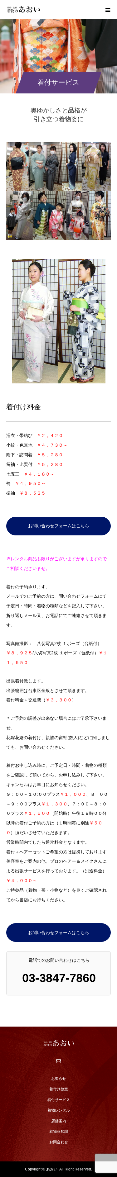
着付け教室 (58, 1089)
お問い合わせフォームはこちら (58, 525)
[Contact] (59, 1061)
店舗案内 (58, 1121)
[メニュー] (107, 9)
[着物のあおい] (58, 1043)
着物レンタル (58, 1110)
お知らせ (58, 1078)
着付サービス (58, 1100)
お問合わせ (58, 1142)
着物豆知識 (58, 1131)
